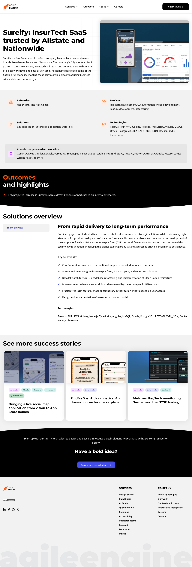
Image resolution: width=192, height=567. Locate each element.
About (102, 6)
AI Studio (14, 390)
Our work (88, 6)
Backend (37, 390)
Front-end (50, 390)
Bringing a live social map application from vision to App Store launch (33, 408)
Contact (162, 516)
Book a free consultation (94, 464)
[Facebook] (9, 509)
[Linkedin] (4, 509)
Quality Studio (16, 395)
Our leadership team (168, 503)
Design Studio (126, 494)
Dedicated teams (127, 520)
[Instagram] (13, 509)
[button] (77, 7)
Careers (118, 6)
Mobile (26, 390)
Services (70, 6)
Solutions (124, 512)
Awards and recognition (170, 507)
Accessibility (125, 516)
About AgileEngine (167, 494)
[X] (17, 509)
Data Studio (90, 390)
